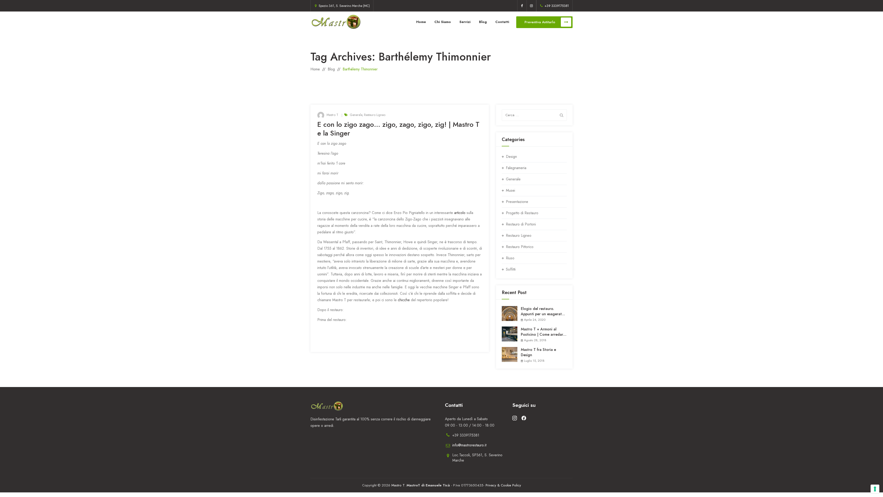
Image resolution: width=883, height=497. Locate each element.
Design (511, 156)
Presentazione (517, 201)
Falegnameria (516, 167)
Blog (483, 21)
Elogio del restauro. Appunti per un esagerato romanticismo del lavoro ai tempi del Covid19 (543, 311)
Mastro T (332, 115)
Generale (356, 115)
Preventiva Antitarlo (540, 22)
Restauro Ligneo (374, 115)
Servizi (464, 21)
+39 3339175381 (557, 5)
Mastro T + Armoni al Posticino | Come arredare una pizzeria (543, 332)
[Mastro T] (336, 22)
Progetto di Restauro (522, 213)
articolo (459, 212)
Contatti (502, 21)
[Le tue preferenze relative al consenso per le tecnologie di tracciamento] (875, 489)
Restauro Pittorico (519, 246)
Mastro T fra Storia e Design (538, 352)
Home (421, 21)
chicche (404, 300)
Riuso (510, 258)
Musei (510, 190)
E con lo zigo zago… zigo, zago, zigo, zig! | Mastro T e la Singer (398, 128)
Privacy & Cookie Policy (503, 485)
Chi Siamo (442, 21)
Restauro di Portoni (521, 224)
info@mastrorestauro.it (469, 445)
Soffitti (511, 269)
